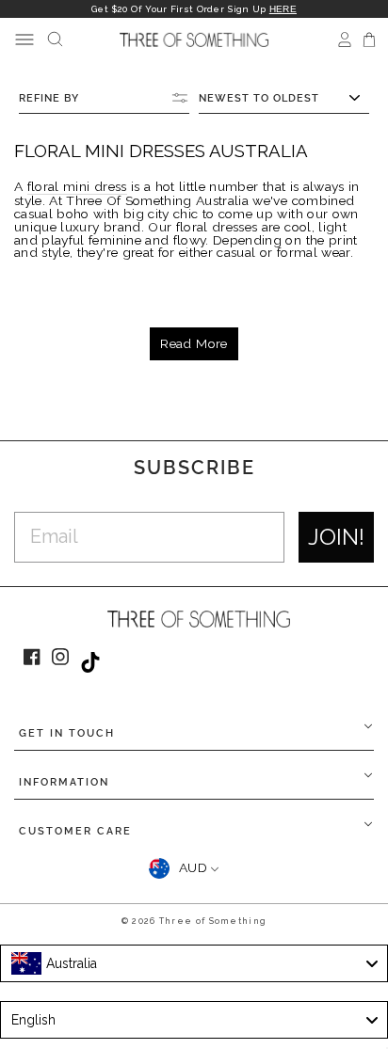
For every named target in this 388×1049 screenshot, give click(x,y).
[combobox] (194, 963)
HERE (283, 9)
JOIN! (336, 536)
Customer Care (75, 831)
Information (64, 782)
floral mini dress (77, 187)
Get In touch (67, 733)
